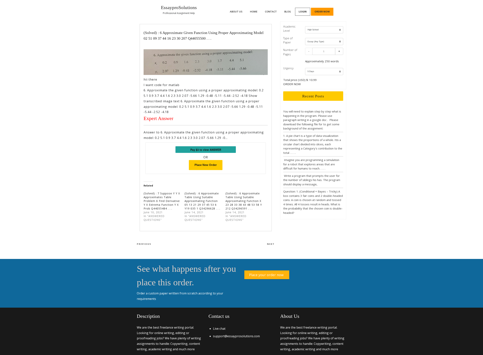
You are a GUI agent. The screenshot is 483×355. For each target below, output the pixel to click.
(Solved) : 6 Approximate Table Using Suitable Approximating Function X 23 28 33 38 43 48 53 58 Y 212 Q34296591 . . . (243, 201)
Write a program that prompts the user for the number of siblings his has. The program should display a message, (311, 180)
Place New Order (206, 164)
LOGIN (303, 11)
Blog (287, 11)
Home (253, 11)
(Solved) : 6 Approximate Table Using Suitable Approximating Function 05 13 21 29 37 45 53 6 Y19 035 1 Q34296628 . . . (202, 201)
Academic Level (289, 29)
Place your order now (266, 275)
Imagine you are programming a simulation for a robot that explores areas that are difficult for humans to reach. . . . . (311, 164)
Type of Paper (288, 40)
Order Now (322, 11)
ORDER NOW (292, 84)
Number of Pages (290, 52)
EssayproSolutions (179, 7)
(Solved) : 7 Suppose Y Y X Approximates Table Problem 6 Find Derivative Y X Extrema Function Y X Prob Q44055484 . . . (162, 201)
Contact (271, 11)
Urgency (288, 68)
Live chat (219, 329)
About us (236, 11)
